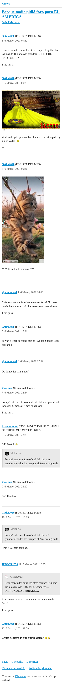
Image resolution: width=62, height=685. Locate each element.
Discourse (20, 676)
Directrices (32, 661)
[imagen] (23, 220)
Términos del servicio (13, 668)
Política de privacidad (40, 668)
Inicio (5, 661)
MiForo (6, 3)
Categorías (17, 661)
